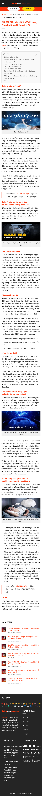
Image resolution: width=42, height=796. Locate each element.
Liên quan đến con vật (15, 66)
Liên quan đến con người (15, 64)
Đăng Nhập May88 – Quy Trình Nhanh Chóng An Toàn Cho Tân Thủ (24, 654)
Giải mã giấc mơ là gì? (11, 57)
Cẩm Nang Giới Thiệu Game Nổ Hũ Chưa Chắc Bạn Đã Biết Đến (22, 680)
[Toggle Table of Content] (36, 54)
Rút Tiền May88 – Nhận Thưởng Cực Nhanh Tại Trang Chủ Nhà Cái (23, 638)
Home (4, 15)
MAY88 (4, 717)
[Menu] (3, 3)
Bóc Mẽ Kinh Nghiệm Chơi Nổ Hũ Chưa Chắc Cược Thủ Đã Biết (24, 671)
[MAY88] (21, 3)
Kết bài (6, 81)
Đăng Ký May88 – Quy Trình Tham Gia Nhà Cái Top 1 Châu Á (23, 663)
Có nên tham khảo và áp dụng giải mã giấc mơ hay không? (20, 72)
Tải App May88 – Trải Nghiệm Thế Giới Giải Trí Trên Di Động (23, 629)
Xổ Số (9, 15)
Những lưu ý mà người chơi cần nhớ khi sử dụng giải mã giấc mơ (20, 77)
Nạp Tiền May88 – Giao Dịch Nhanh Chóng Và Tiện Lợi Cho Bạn (23, 646)
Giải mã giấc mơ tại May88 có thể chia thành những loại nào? (19, 61)
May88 (4, 45)
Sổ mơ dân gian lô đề (14, 69)
